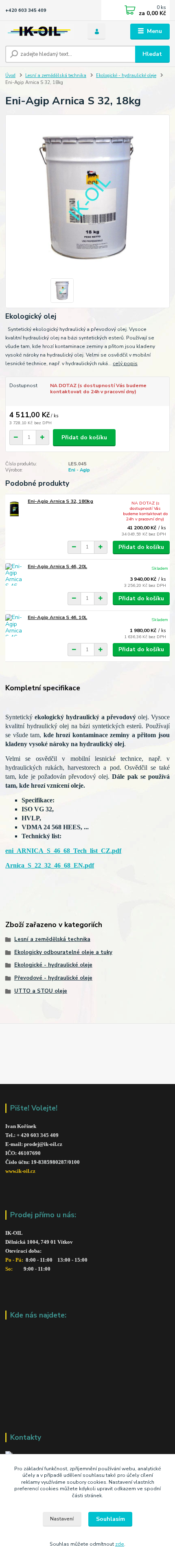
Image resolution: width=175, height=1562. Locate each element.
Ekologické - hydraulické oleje (126, 76)
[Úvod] (39, 31)
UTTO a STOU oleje (40, 991)
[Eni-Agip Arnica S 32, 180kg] (14, 509)
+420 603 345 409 (25, 10)
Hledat (152, 54)
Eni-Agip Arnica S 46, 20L (57, 566)
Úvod (10, 76)
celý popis (125, 363)
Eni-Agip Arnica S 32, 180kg (60, 501)
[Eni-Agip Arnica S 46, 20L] (14, 574)
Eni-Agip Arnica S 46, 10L (57, 617)
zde (119, 1544)
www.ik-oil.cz (20, 1171)
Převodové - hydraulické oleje (53, 978)
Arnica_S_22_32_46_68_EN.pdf (49, 865)
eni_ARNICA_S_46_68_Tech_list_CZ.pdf (63, 850)
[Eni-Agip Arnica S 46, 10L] (14, 625)
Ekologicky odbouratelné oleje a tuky (63, 952)
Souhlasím (110, 1519)
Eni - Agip (79, 470)
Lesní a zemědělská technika (55, 76)
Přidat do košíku (84, 437)
